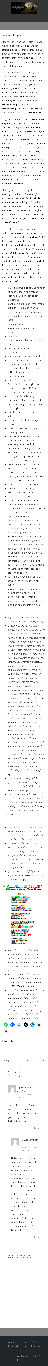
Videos (36, 1342)
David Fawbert (30, 1139)
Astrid (42, 1356)
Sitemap (24, 1350)
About (11, 1342)
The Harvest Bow (34, 1060)
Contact (23, 1342)
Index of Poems (31, 1345)
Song (6, 1060)
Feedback (13, 1345)
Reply (36, 1128)
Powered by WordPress (15, 1356)
